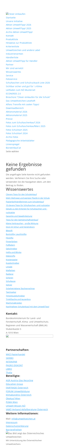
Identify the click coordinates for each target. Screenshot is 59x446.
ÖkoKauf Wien (13, 398)
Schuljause (10, 281)
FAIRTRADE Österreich (17, 387)
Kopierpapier (12, 259)
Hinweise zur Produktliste (19, 42)
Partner (9, 64)
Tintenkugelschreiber (15, 295)
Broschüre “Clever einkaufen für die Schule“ (28, 97)
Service (9, 75)
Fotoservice (11, 79)
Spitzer (9, 284)
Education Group (14, 384)
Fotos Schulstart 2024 (17, 133)
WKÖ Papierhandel (15, 354)
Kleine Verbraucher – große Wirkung (22, 223)
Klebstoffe (10, 256)
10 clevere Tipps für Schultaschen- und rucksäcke (28, 205)
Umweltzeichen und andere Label (23, 50)
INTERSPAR (11, 361)
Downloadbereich (15, 108)
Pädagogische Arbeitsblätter (20, 140)
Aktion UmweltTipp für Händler (22, 60)
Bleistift (9, 230)
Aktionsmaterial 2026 (16, 111)
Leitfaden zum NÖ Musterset (20, 90)
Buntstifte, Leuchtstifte (16, 234)
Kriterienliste (12, 46)
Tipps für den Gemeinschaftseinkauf (22, 219)
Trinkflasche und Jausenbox (18, 299)
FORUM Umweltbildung (18, 391)
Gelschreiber (11, 248)
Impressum (11, 422)
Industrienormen (14, 53)
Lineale (9, 266)
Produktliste (12, 39)
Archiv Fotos (12, 136)
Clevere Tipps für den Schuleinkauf (21, 194)
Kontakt (10, 35)
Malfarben (10, 270)
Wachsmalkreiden (14, 303)
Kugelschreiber (12, 263)
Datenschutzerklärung (17, 426)
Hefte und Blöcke (13, 252)
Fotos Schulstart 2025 (17, 129)
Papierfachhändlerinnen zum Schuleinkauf (25, 201)
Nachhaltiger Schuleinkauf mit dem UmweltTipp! (27, 306)
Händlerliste (12, 57)
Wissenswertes (13, 71)
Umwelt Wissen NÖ (15, 405)
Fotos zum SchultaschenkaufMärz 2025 (25, 126)
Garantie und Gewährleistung (19, 216)
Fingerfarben (11, 241)
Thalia (9, 372)
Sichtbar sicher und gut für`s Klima (24, 86)
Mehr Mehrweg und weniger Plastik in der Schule (28, 198)
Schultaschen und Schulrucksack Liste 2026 (28, 82)
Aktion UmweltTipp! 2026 (18, 24)
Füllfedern (10, 245)
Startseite (11, 17)
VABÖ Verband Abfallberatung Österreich (27, 409)
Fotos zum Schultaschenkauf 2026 (23, 122)
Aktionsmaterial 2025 (16, 115)
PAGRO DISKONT (14, 365)
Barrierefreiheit (14, 429)
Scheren (9, 277)
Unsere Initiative (14, 21)
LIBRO (9, 369)
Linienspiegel (12, 144)
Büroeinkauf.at (13, 147)
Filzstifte (9, 237)
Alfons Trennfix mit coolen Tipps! (22, 104)
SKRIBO (9, 358)
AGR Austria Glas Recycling (19, 380)
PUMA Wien (12, 402)
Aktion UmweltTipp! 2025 (18, 28)
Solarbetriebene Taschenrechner (20, 288)
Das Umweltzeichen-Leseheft (20, 100)
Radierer (9, 274)
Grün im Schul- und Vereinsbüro (20, 227)
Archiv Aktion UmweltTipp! (19, 32)
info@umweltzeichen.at (23, 418)
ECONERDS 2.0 (13, 93)
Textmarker (11, 292)
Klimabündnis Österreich (18, 394)
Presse (9, 118)
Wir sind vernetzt (14, 68)
